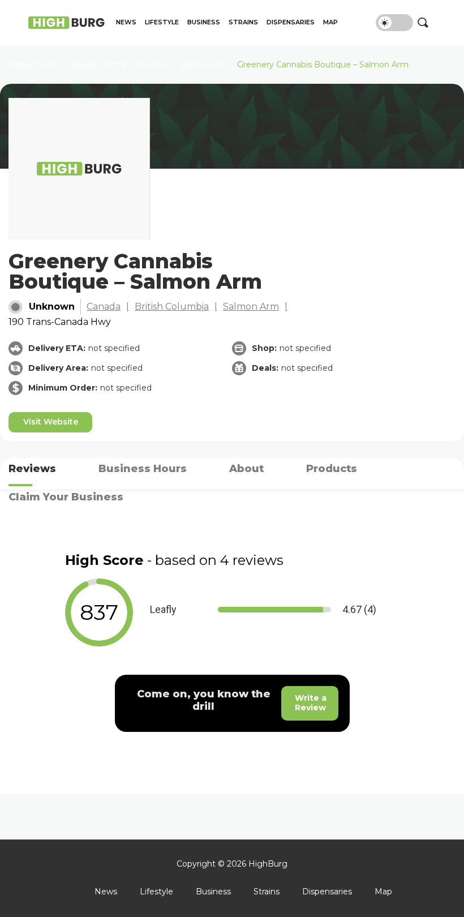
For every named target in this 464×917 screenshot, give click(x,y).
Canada (104, 306)
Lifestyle (162, 22)
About (246, 468)
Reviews (32, 468)
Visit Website (50, 422)
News (126, 22)
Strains (243, 22)
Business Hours (142, 468)
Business (203, 22)
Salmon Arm (204, 64)
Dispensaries (291, 22)
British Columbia (137, 64)
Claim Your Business (65, 497)
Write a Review (310, 703)
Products (331, 468)
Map (330, 22)
